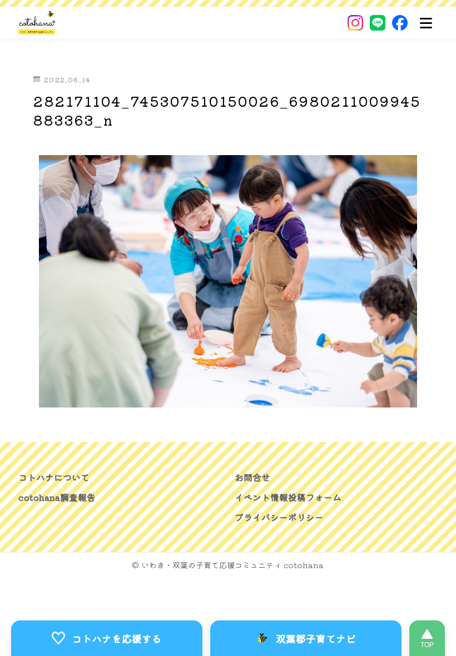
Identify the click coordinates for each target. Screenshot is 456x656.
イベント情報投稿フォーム (288, 497)
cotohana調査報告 (57, 497)
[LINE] (377, 23)
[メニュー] (426, 23)
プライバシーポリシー (279, 517)
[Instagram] (355, 23)
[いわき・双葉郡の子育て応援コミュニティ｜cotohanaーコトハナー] (37, 22)
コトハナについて (54, 477)
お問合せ (252, 477)
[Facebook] (400, 23)
